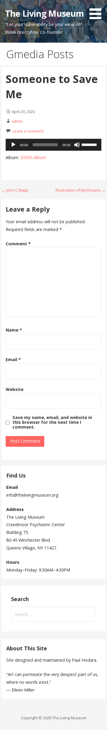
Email (13, 359)
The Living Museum (44, 13)
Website (14, 389)
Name (14, 330)
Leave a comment (27, 131)
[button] (97, 10)
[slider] (90, 144)
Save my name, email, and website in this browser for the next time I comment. (52, 422)
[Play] (13, 145)
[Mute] (77, 145)
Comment (18, 244)
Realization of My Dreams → (81, 190)
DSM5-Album (33, 157)
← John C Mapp (15, 190)
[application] (53, 145)
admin (17, 121)
